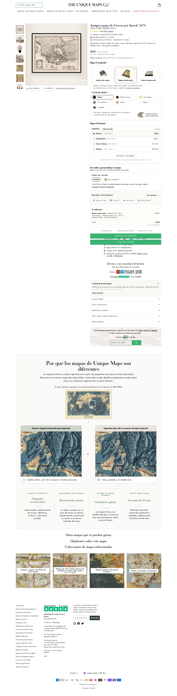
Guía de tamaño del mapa (24, 629)
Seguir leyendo (97, 293)
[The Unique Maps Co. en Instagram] (74, 623)
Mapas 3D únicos (21, 619)
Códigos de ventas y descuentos (26, 646)
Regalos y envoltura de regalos (26, 653)
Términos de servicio (22, 667)
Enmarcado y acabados (100, 310)
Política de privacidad (23, 663)
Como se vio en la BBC (23, 660)
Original (96, 179)
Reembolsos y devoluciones (24, 626)
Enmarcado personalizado (24, 639)
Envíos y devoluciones (99, 304)
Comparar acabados (132, 88)
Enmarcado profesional (23, 612)
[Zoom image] (84, 82)
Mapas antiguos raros (31, 11)
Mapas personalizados (146, 11)
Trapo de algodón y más (24, 643)
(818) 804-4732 (51, 618)
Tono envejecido (113, 179)
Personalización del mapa (24, 633)
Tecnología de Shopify (88, 688)
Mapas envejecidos (22, 636)
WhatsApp (118, 256)
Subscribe (95, 618)
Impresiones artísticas (105, 11)
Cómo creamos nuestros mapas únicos (105, 316)
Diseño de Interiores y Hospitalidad (27, 616)
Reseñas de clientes (22, 650)
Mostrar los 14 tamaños (126, 156)
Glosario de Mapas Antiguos (25, 656)
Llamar (140, 253)
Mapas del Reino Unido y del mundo (67, 11)
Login (45, 656)
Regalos (125, 11)
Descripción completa (110, 46)
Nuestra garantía (97, 321)
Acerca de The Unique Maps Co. (26, 609)
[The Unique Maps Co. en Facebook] (78, 623)
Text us (48, 622)
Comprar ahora (125, 242)
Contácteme (20, 605)
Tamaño (125, 129)
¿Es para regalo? (97, 299)
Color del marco (99, 92)
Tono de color (100, 175)
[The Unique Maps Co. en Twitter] (82, 623)
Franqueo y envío (21, 622)
